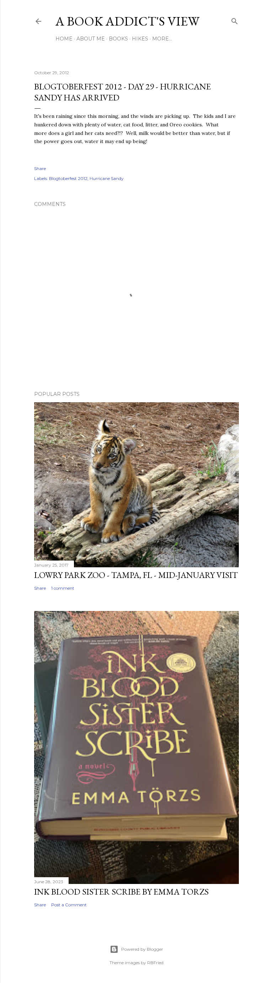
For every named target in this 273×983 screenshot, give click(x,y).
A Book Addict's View (127, 21)
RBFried (155, 962)
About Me (90, 39)
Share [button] (40, 168)
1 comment (62, 588)
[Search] (234, 20)
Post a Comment (69, 904)
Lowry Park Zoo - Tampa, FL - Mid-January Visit (136, 574)
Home (64, 39)
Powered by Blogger (142, 949)
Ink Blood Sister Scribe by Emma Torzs (121, 891)
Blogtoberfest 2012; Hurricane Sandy (86, 178)
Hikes (140, 39)
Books (118, 39)
